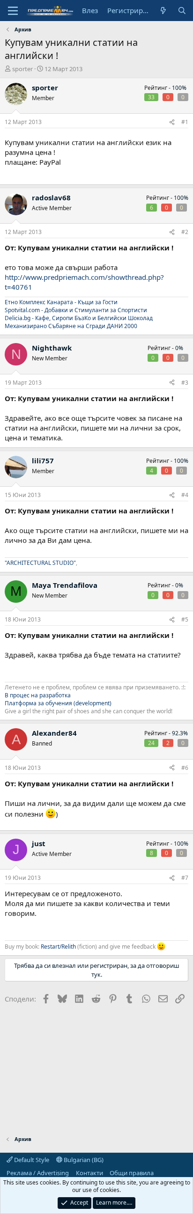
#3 (184, 383)
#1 (184, 122)
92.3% (180, 733)
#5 (184, 619)
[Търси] (182, 10)
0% (179, 348)
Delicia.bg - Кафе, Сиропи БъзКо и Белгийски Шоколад (79, 318)
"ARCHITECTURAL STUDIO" (40, 563)
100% (179, 88)
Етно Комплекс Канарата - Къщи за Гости (61, 302)
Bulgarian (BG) (83, 1159)
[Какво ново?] (163, 10)
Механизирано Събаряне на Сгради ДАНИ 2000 (71, 326)
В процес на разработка (38, 695)
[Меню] (13, 10)
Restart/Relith (58, 947)
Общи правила (132, 1173)
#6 (184, 768)
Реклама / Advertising (38, 1173)
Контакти (89, 1173)
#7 (184, 878)
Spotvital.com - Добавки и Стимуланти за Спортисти (76, 310)
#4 (184, 495)
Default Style (31, 1159)
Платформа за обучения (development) (58, 703)
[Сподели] (172, 122)
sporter (22, 69)
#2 (184, 232)
